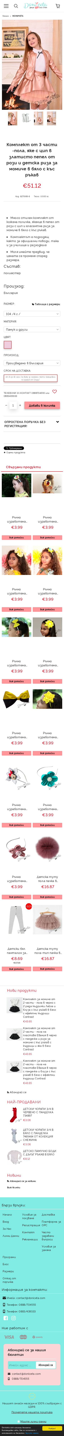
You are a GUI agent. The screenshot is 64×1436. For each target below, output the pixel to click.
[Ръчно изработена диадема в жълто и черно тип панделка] (16, 707)
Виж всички (13, 1187)
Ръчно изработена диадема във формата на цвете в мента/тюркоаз (47, 807)
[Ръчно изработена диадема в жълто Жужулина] (16, 496)
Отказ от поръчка (9, 1279)
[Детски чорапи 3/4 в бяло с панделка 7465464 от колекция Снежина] (14, 1136)
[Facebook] (6, 1318)
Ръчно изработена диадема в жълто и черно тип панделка (16, 735)
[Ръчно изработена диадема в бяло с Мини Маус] (16, 789)
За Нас (7, 1228)
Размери (8, 1271)
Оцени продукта (15, 452)
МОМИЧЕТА (17, 16)
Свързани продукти (23, 467)
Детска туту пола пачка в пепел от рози (47, 879)
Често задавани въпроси (48, 1235)
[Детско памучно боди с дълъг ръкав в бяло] (14, 1157)
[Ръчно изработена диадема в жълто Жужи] (16, 573)
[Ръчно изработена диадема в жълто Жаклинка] (47, 707)
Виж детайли (16, 537)
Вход (6, 1221)
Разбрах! (52, 1428)
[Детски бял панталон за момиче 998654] (16, 933)
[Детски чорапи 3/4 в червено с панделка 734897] (14, 1115)
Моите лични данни (33, 1421)
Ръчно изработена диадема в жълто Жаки (47, 591)
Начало (5, 16)
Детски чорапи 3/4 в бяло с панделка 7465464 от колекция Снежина (38, 1134)
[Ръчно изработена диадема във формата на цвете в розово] (16, 861)
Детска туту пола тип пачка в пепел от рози (47, 951)
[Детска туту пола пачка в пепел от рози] (47, 861)
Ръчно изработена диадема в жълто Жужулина (16, 519)
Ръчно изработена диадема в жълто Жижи (47, 519)
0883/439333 (27, 1311)
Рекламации (30, 1239)
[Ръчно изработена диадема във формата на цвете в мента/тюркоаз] (47, 789)
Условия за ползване (29, 1216)
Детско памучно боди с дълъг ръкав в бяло (39, 1152)
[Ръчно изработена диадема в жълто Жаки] (47, 573)
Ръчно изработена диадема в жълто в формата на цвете (47, 663)
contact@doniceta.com (30, 1297)
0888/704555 (27, 1304)
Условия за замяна (49, 1248)
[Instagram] (14, 1318)
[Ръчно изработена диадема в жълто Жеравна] (16, 635)
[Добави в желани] (55, 391)
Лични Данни (11, 1235)
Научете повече (32, 1433)
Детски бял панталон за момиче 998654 (16, 951)
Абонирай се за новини (23, 1180)
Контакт (28, 1232)
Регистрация (31, 1225)
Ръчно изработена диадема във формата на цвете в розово (17, 879)
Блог (6, 1264)
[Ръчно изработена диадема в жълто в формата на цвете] (47, 635)
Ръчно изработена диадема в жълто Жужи (16, 591)
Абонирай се (18, 1092)
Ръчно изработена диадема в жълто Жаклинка (47, 735)
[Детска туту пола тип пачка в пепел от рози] (47, 933)
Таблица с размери (47, 304)
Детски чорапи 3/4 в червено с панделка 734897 (38, 1112)
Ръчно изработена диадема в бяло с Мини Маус (16, 807)
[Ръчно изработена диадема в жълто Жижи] (47, 492)
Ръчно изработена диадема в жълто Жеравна (16, 663)
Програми (9, 1257)
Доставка (48, 1214)
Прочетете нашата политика (32, 1412)
